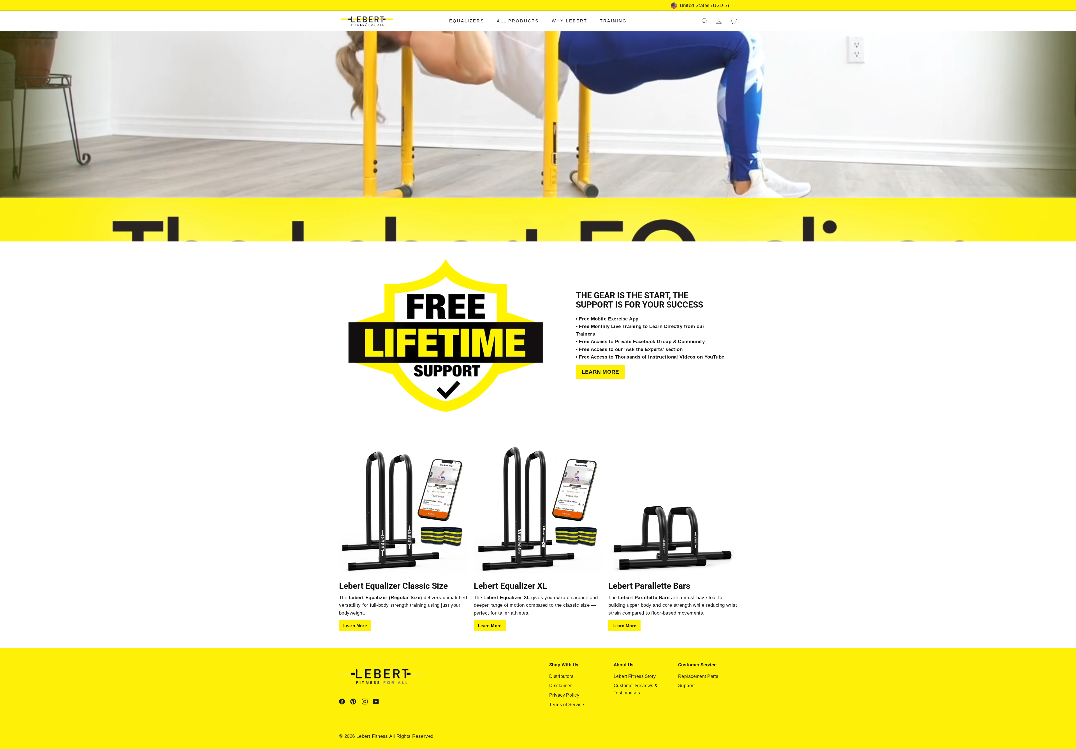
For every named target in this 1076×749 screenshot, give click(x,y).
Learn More (355, 625)
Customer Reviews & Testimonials (636, 689)
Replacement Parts (698, 676)
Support (686, 685)
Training (613, 20)
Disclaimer (560, 685)
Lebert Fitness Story (635, 676)
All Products (518, 20)
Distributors (561, 676)
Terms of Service (566, 704)
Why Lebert (569, 20)
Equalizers (466, 20)
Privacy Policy (564, 695)
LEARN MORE (600, 372)
